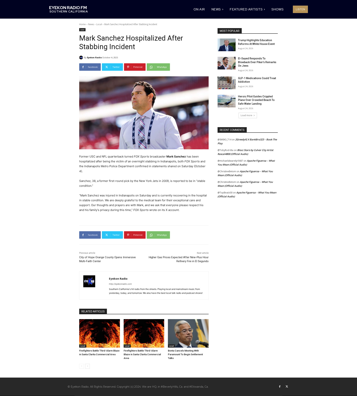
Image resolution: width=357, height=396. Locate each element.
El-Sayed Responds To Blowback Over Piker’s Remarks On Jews (257, 62)
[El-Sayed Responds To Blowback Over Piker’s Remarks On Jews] (227, 63)
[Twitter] (286, 386)
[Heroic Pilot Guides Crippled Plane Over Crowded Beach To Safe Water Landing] (227, 101)
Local (99, 24)
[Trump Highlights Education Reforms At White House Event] (227, 45)
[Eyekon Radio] (81, 57)
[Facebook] (279, 386)
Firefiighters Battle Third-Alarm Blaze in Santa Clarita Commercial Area (142, 354)
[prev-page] (81, 366)
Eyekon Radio (94, 57)
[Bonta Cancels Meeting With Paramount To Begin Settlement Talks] (188, 333)
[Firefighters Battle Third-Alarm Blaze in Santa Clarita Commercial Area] (99, 333)
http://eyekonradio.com (120, 284)
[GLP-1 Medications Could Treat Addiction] (227, 83)
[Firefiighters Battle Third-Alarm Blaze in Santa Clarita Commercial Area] (144, 333)
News (91, 24)
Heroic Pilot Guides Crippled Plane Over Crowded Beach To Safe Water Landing (256, 100)
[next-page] (87, 366)
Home (82, 24)
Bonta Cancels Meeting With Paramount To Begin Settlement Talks (185, 354)
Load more (246, 115)
